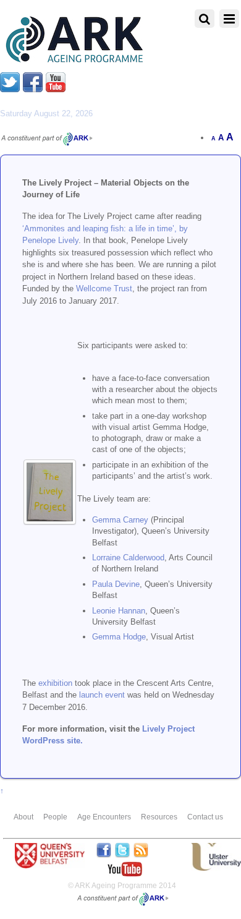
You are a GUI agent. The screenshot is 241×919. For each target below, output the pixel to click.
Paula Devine (116, 584)
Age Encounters (104, 817)
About (23, 817)
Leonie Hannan (118, 610)
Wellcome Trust (104, 288)
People (55, 817)
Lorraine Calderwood (128, 557)
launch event (102, 694)
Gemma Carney (120, 519)
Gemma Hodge (119, 636)
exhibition (55, 683)
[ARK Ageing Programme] (72, 59)
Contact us (205, 817)
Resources (159, 817)
